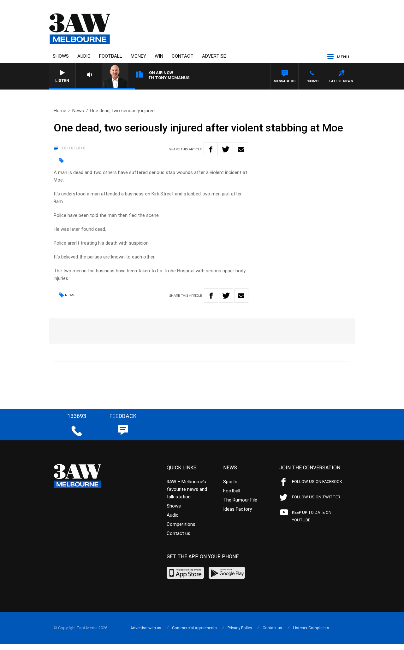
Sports (230, 482)
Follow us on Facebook (317, 481)
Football (110, 56)
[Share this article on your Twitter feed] (226, 149)
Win (159, 56)
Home (60, 110)
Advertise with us (145, 627)
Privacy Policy (240, 627)
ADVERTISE (214, 56)
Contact (182, 56)
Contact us (178, 533)
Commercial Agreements (194, 627)
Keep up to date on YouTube (311, 516)
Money (138, 56)
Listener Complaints (311, 627)
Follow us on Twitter (316, 497)
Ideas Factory (237, 509)
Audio (84, 56)
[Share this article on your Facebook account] (211, 149)
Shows (61, 56)
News (78, 110)
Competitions (181, 524)
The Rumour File (240, 500)
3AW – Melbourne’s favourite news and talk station (187, 489)
